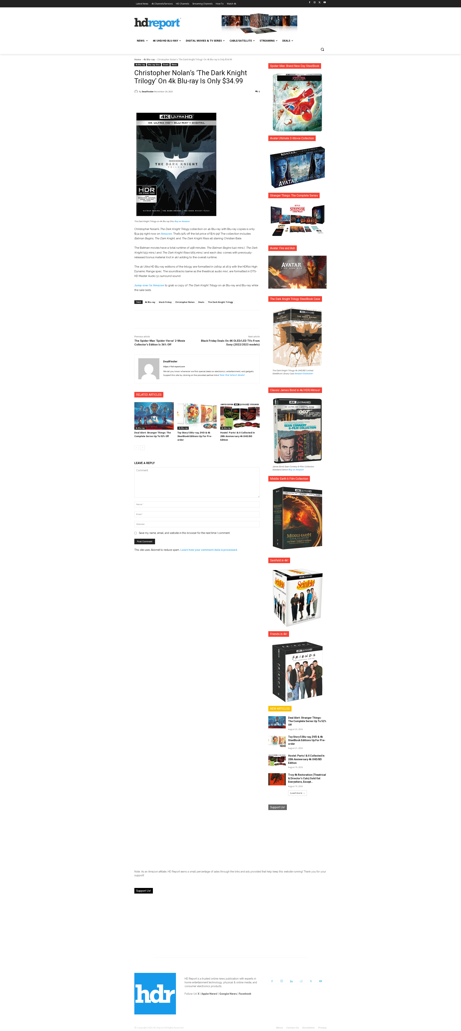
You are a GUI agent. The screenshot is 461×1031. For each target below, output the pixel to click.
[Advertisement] (297, 837)
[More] (229, 100)
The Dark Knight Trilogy (220, 302)
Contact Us (292, 1027)
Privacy (322, 1027)
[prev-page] (136, 447)
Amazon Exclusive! (304, 373)
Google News (228, 993)
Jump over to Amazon (149, 285)
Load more (296, 793)
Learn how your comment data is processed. (209, 549)
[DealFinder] (136, 91)
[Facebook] (310, 3)
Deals (166, 64)
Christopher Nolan (185, 302)
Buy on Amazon (182, 221)
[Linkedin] (291, 981)
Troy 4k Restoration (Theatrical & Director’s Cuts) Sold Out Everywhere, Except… (307, 778)
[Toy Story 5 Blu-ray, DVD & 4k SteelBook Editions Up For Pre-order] (197, 416)
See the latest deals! (232, 375)
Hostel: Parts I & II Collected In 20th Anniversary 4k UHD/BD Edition (237, 436)
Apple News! (209, 993)
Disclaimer (308, 1027)
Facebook (245, 993)
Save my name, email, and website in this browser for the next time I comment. (184, 533)
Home (137, 59)
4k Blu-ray (149, 59)
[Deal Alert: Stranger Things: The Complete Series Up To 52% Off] (154, 416)
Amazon (166, 233)
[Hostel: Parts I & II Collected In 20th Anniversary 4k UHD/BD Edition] (240, 416)
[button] (322, 49)
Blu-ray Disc (154, 64)
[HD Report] (157, 24)
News (174, 64)
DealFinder (148, 91)
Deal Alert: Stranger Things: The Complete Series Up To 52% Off (307, 721)
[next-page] (142, 447)
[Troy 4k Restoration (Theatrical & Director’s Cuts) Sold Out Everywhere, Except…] (277, 779)
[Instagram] (315, 3)
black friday (165, 302)
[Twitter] (319, 3)
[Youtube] (325, 3)
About (279, 1027)
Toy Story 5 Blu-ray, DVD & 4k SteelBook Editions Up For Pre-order (194, 436)
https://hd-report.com (174, 366)
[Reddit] (301, 981)
